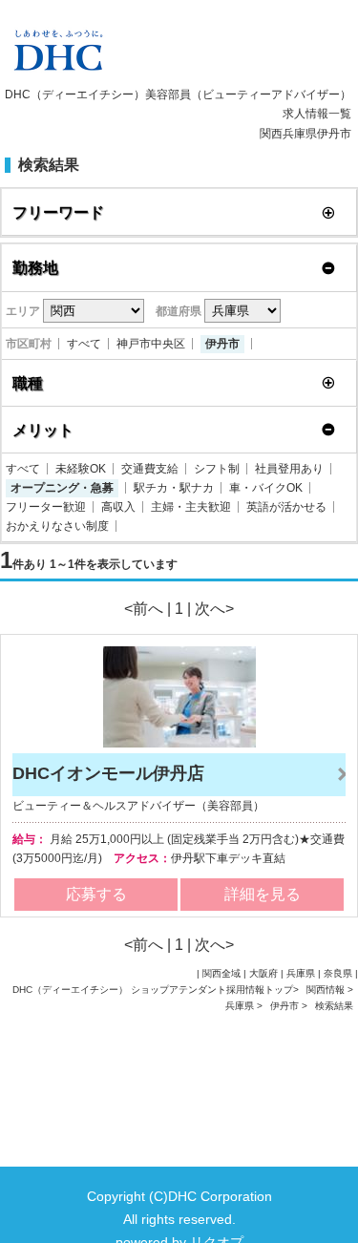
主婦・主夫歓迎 (191, 507)
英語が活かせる (286, 507)
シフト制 (217, 468)
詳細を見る (262, 894)
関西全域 (221, 973)
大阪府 (263, 973)
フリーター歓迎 (46, 507)
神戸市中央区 (150, 343)
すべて (84, 343)
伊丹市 (222, 343)
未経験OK (80, 468)
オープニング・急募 (62, 488)
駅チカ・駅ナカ (174, 488)
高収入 (118, 507)
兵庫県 (239, 1006)
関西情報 (326, 989)
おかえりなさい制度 (57, 526)
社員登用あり (289, 468)
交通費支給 (150, 468)
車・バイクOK (266, 488)
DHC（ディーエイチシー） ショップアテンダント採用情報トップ (152, 989)
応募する (96, 894)
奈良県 (338, 973)
